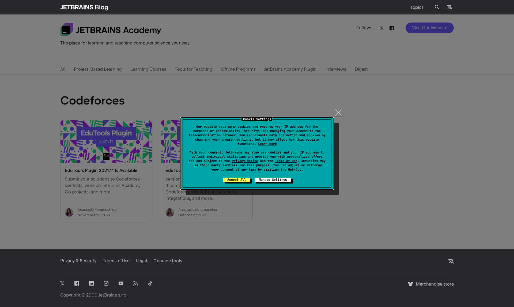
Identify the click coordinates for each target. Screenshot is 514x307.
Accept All (236, 180)
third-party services (218, 165)
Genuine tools (167, 260)
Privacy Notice (245, 161)
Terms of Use (286, 161)
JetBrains (108, 295)
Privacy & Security (78, 260)
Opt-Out (294, 169)
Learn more (267, 144)
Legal (141, 260)
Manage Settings (273, 180)
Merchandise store (433, 286)
